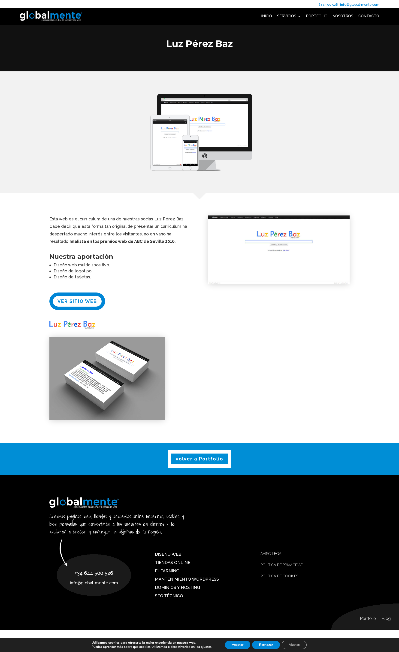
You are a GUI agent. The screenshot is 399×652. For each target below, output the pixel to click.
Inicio (266, 16)
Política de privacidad (281, 565)
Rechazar (266, 645)
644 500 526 (328, 4)
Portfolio (316, 16)
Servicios (286, 16)
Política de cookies (279, 576)
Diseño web (168, 554)
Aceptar (237, 645)
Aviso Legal (272, 553)
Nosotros (342, 16)
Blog (386, 618)
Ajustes (294, 645)
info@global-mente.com (359, 4)
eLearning (167, 570)
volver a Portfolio (199, 459)
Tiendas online (172, 562)
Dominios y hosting (177, 587)
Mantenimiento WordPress (187, 579)
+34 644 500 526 (94, 573)
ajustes (206, 647)
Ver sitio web (77, 301)
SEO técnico (169, 595)
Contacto (368, 16)
